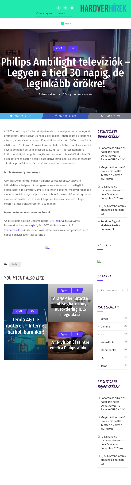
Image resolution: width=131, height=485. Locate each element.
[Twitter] (65, 7)
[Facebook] (58, 7)
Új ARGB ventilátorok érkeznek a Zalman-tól (113, 209)
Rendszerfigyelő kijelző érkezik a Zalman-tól (110, 225)
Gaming (105, 326)
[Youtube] (72, 7)
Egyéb (59, 48)
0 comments (85, 94)
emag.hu (31, 225)
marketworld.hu (14, 230)
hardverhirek (49, 94)
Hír (73, 48)
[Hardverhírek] (103, 9)
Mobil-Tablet (108, 350)
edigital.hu (61, 221)
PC (102, 358)
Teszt (104, 365)
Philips (15, 264)
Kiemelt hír (107, 342)
